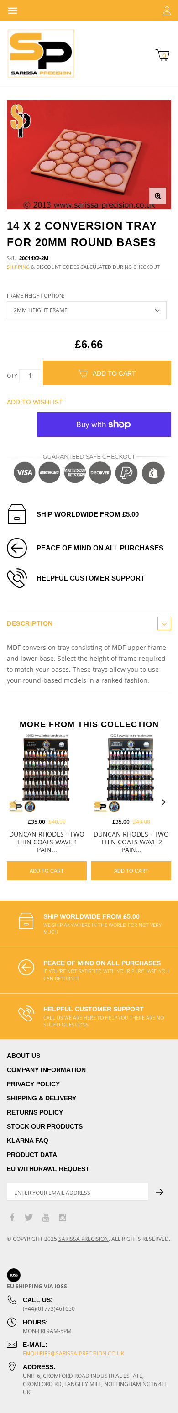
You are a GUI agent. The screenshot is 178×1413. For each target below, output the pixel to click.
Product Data (32, 1154)
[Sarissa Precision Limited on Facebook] (12, 1218)
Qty (12, 376)
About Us (23, 1055)
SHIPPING (18, 266)
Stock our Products (45, 1126)
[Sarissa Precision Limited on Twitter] (28, 1218)
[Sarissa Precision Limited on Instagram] (62, 1218)
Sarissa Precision (83, 1239)
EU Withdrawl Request (48, 1168)
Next (163, 802)
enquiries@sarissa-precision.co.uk (73, 1353)
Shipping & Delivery (41, 1098)
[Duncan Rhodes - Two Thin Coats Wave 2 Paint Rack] (131, 773)
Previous (15, 802)
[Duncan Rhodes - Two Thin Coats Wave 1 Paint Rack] (47, 773)
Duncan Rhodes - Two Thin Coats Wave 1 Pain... (46, 842)
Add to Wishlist (35, 402)
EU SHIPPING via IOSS (37, 1286)
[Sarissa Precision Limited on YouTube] (45, 1218)
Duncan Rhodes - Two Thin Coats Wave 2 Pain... (131, 842)
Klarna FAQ (27, 1140)
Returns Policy (35, 1112)
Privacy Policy (33, 1084)
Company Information (46, 1069)
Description (30, 623)
